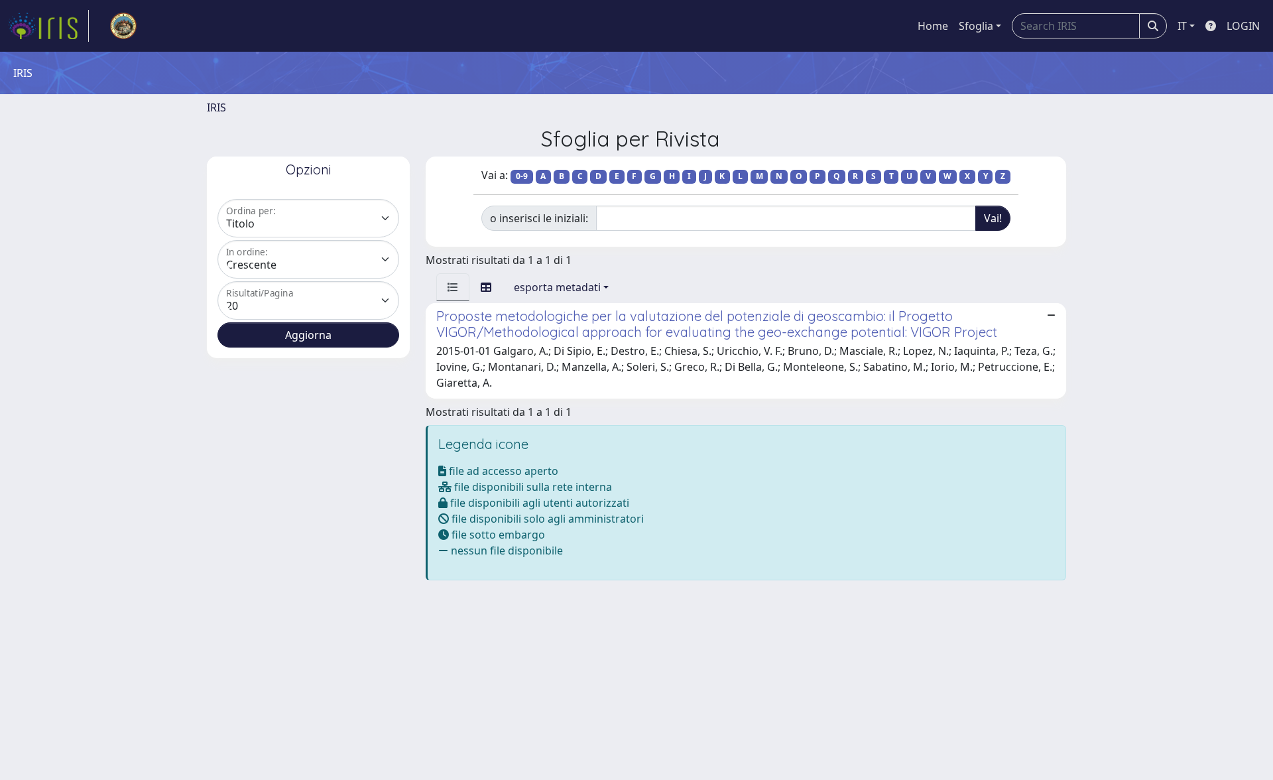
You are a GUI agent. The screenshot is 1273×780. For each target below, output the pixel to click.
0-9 (522, 176)
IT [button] (1182, 26)
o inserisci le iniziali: (539, 218)
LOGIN (1243, 26)
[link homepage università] (123, 26)
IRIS (216, 107)
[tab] (452, 287)
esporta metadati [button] (557, 287)
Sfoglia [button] (976, 26)
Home (933, 26)
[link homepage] (48, 26)
